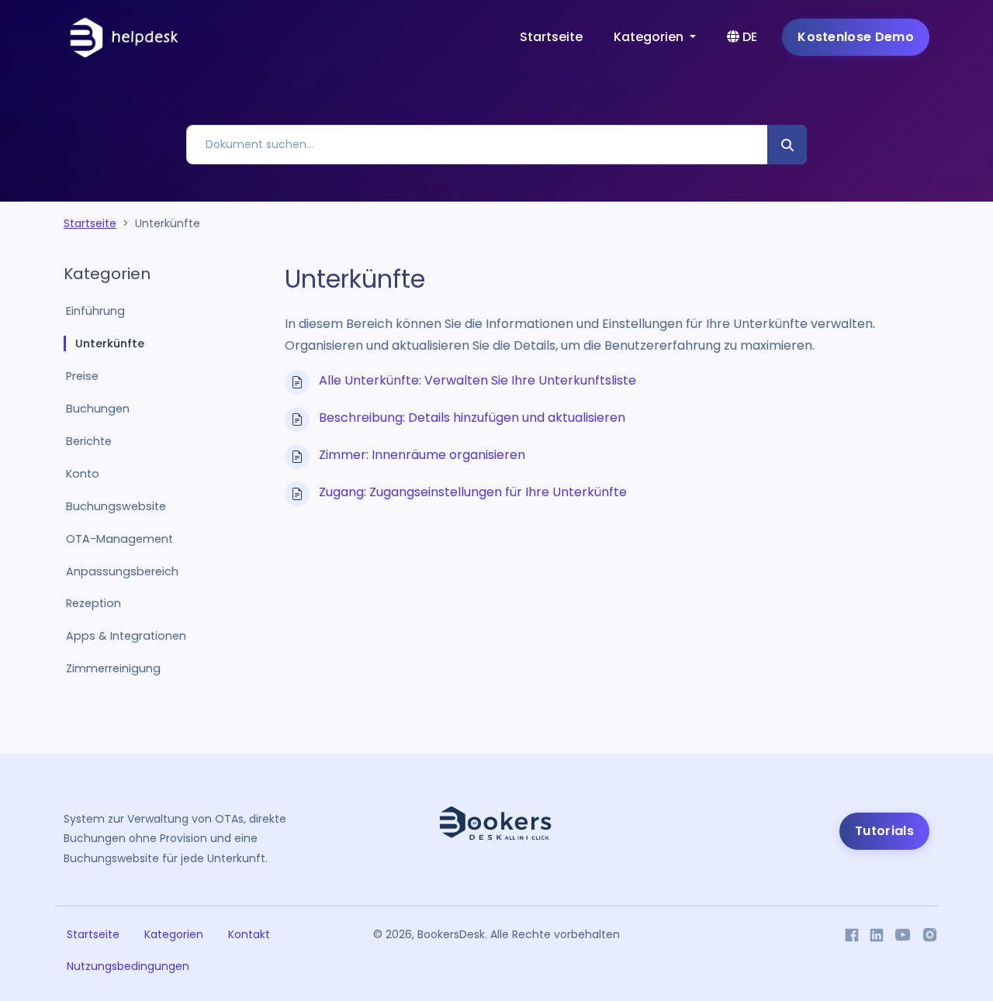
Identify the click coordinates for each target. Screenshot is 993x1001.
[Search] (787, 144)
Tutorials (884, 831)
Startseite (551, 37)
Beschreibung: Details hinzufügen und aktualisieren (472, 417)
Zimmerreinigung (113, 668)
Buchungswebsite (116, 506)
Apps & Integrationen (126, 636)
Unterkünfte (109, 343)
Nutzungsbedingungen (128, 966)
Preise (82, 376)
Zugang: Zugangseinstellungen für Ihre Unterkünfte (473, 492)
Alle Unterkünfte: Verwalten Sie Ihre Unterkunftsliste (477, 380)
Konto (82, 474)
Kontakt (249, 934)
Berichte (89, 441)
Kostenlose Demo (856, 37)
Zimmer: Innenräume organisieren (422, 455)
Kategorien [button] (650, 37)
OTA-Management (119, 539)
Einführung (95, 311)
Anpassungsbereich (122, 571)
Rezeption (93, 603)
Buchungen (98, 408)
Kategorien (173, 934)
